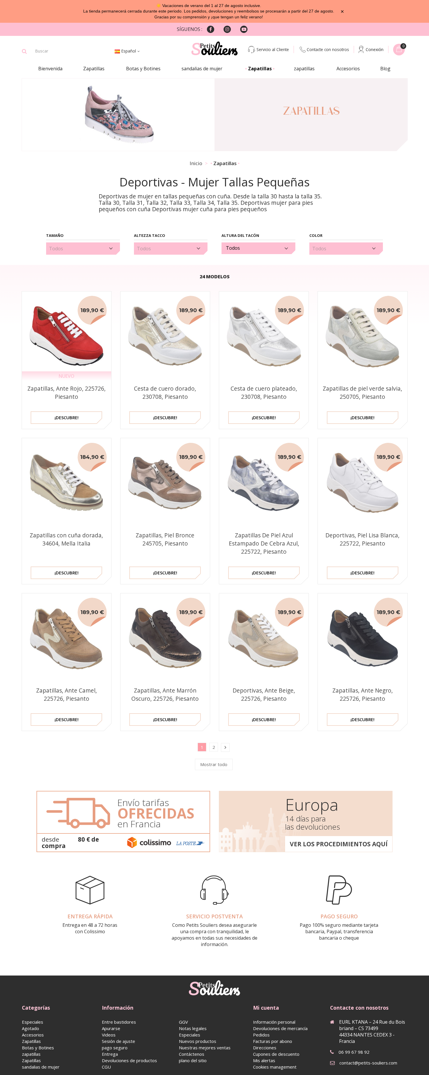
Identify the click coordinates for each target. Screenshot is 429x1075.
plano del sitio (193, 1060)
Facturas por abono (272, 1041)
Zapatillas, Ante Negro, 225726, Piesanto (362, 694)
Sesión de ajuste (118, 1041)
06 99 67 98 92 (354, 1052)
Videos (109, 1035)
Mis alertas (264, 1060)
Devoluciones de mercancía (280, 1028)
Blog (385, 68)
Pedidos (261, 1035)
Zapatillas (93, 68)
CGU (106, 1067)
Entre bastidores (119, 1022)
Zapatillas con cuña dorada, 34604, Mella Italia (66, 539)
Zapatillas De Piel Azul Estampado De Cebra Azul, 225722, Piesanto (264, 543)
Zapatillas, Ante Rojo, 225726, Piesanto (66, 392)
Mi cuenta (266, 1007)
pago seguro (115, 1047)
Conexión (374, 49)
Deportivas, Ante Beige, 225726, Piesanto (264, 694)
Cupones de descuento (276, 1054)
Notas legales (193, 1028)
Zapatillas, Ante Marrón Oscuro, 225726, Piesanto (165, 694)
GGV (183, 1022)
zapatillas (304, 68)
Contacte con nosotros (328, 49)
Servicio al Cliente (273, 49)
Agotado (30, 1028)
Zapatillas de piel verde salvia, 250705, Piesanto (362, 392)
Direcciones (264, 1047)
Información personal (274, 1022)
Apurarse (111, 1028)
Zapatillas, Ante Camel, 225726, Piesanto (66, 694)
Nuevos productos (197, 1041)
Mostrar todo (213, 764)
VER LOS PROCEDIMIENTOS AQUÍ (339, 844)
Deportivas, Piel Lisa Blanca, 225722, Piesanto (362, 539)
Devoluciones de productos (129, 1060)
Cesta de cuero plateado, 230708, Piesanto (264, 392)
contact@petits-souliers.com (368, 1063)
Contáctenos (191, 1054)
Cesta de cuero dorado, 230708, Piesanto (165, 392)
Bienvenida (50, 68)
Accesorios (348, 68)
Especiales (32, 1022)
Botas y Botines (143, 68)
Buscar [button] (24, 51)
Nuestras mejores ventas (205, 1047)
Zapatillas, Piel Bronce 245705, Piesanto (165, 539)
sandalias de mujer (202, 68)
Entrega (110, 1054)
